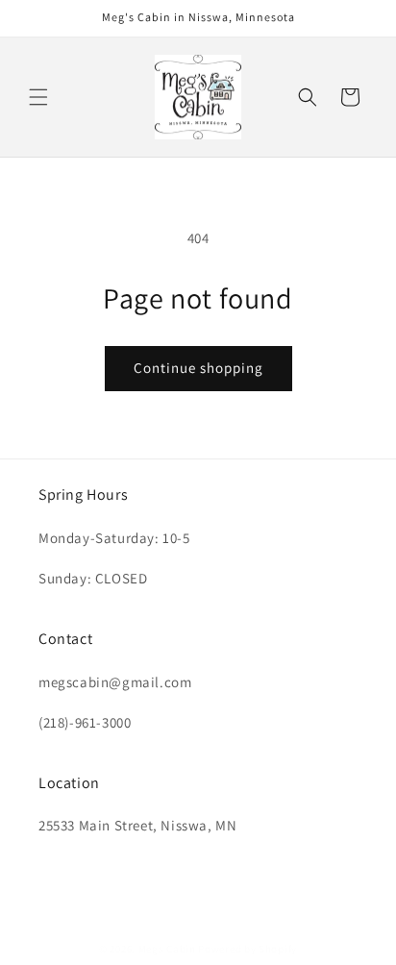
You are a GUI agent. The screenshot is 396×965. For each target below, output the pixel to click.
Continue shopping (198, 368)
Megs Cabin (167, 948)
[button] (38, 97)
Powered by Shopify (247, 948)
